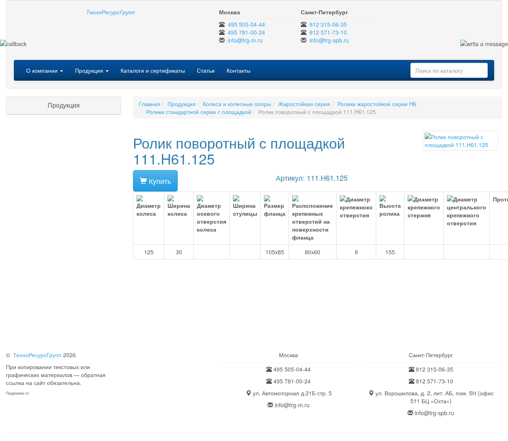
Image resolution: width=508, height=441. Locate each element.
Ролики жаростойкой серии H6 (376, 104)
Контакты (238, 70)
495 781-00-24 (246, 32)
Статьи (206, 70)
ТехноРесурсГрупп (37, 355)
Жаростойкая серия (304, 104)
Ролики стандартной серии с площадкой (198, 112)
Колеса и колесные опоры (237, 104)
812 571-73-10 (328, 32)
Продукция (181, 104)
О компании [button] (42, 70)
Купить (159, 181)
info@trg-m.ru (245, 40)
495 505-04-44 (246, 24)
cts (27, 393)
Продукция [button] (90, 70)
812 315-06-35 (328, 24)
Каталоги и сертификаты (153, 70)
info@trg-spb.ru (329, 40)
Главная (149, 104)
